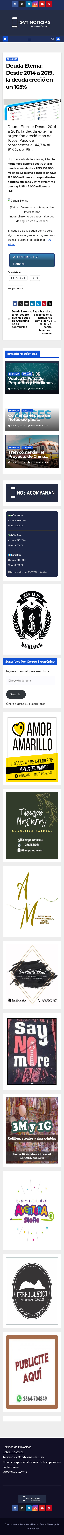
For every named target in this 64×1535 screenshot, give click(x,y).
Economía (12, 59)
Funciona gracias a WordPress (21, 1524)
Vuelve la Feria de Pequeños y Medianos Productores (30, 382)
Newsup (51, 1524)
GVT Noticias (39, 388)
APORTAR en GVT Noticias (26, 260)
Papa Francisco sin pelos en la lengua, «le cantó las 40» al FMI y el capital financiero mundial (42, 322)
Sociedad (27, 411)
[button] (52, 39)
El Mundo (27, 448)
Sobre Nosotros (13, 1452)
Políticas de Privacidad (17, 1447)
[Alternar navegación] (29, 39)
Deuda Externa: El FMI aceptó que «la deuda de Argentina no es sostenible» (22, 319)
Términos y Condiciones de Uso (23, 1457)
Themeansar (32, 1528)
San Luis (27, 374)
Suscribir (16, 694)
